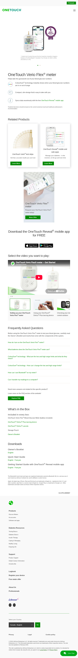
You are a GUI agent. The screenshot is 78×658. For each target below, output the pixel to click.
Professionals (14, 591)
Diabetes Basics (13, 534)
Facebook (10, 605)
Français (71, 3)
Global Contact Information (16, 561)
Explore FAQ (16, 398)
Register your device (17, 575)
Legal (30, 634)
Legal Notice (43, 650)
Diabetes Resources (16, 528)
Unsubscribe (12, 564)
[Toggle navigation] (74, 10)
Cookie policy (50, 634)
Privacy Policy (53, 650)
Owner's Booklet (14, 434)
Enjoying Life (12, 547)
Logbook (12, 571)
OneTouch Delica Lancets (18, 426)
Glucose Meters (13, 514)
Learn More (16, 163)
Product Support (13, 558)
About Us (12, 587)
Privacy (11, 634)
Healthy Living (13, 543)
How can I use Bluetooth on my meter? (22, 372)
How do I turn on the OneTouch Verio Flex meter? (26, 342)
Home (11, 503)
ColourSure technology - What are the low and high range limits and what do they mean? (37, 357)
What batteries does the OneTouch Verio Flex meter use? (29, 349)
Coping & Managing (14, 540)
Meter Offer (33, 217)
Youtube (14, 605)
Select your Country (15, 619)
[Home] (11, 10)
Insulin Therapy (13, 537)
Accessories (12, 517)
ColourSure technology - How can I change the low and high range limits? (35, 365)
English (10, 453)
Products (12, 511)
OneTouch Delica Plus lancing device (22, 422)
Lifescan (14, 598)
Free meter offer (15, 579)
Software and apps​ (14, 520)
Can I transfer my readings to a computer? (23, 380)
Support (12, 554)
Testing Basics (13, 531)
